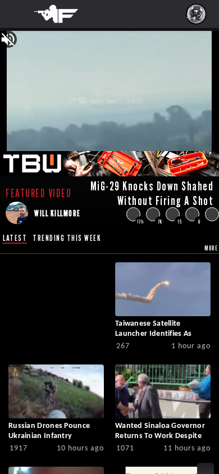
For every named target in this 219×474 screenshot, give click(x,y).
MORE (211, 248)
